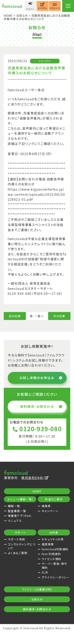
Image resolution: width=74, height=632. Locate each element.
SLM (45, 572)
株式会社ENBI (32, 477)
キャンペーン (50, 511)
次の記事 (59, 316)
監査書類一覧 (17, 511)
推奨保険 (48, 544)
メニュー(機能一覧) (20, 499)
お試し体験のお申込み (37, 377)
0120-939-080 (40, 429)
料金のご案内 (54, 499)
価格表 (46, 506)
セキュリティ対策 (53, 539)
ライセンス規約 (51, 559)
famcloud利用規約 (55, 549)
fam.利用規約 (51, 554)
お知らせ (22, 15)
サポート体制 (16, 539)
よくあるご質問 (17, 553)
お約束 (53, 532)
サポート (20, 532)
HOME (8, 15)
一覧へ (39, 316)
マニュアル (15, 521)
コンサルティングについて (21, 546)
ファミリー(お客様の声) (37, 589)
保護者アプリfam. (20, 516)
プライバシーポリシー (56, 577)
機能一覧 (14, 506)
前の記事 (15, 316)
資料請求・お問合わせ (37, 406)
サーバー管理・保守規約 (54, 566)
